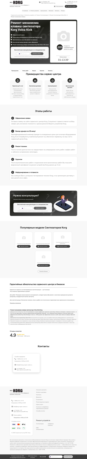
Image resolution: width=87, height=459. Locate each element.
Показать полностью (15, 303)
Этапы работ (25, 70)
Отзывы (63, 10)
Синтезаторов (40, 423)
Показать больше (43, 271)
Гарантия (42, 70)
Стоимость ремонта (41, 389)
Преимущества (14, 70)
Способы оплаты (40, 411)
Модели (34, 70)
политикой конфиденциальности (39, 56)
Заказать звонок (72, 6)
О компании (25, 10)
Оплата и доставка (41, 392)
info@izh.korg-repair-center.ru (24, 365)
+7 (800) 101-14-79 (72, 1)
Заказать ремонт (24, 246)
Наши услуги (39, 404)
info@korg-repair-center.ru (20, 406)
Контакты (57, 10)
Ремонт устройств (35, 10)
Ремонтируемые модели (42, 402)
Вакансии (51, 10)
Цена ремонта (44, 10)
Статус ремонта (59, 6)
